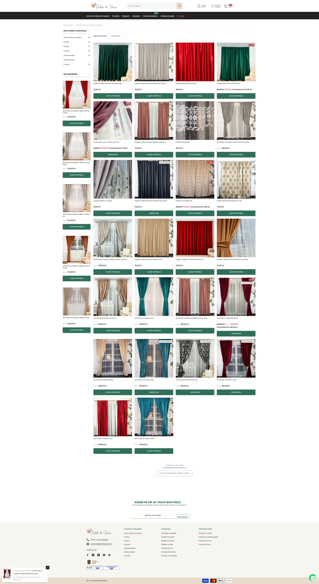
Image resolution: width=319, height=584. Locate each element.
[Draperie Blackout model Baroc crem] (236, 179)
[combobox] (151, 6)
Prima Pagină (68, 25)
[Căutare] (154, 6)
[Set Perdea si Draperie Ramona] (195, 358)
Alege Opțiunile (77, 123)
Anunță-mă (113, 154)
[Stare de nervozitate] (109, 555)
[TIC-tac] (98, 555)
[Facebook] (87, 555)
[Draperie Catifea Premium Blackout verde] (112, 62)
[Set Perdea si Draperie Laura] (236, 358)
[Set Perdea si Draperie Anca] (154, 296)
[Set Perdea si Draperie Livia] (112, 417)
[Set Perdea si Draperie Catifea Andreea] (77, 301)
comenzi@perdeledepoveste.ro (101, 544)
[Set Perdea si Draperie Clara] (154, 358)
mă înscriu (182, 517)
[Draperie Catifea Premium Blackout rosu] (195, 238)
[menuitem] (77, 37)
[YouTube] (104, 555)
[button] (77, 42)
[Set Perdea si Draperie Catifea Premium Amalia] (236, 120)
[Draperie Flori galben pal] (195, 179)
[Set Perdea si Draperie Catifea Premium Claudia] (112, 238)
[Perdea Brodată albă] (195, 120)
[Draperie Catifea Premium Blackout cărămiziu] (154, 120)
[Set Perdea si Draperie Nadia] (112, 358)
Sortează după (100, 36)
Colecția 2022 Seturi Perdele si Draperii (89, 25)
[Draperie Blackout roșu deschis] (195, 62)
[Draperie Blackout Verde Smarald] (236, 62)
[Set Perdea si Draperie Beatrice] (236, 296)
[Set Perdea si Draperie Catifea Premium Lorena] (77, 95)
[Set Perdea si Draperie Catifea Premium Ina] (77, 198)
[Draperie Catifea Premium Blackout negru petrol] (154, 179)
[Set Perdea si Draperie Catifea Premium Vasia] (77, 146)
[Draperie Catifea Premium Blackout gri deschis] (154, 62)
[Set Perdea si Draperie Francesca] (112, 296)
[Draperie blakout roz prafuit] (112, 179)
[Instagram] (93, 555)
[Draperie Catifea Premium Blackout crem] (154, 238)
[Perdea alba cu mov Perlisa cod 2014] (112, 120)
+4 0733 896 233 (102, 540)
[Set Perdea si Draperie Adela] (154, 417)
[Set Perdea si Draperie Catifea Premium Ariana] (77, 250)
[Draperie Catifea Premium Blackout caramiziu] (236, 238)
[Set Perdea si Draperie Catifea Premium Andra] (195, 296)
